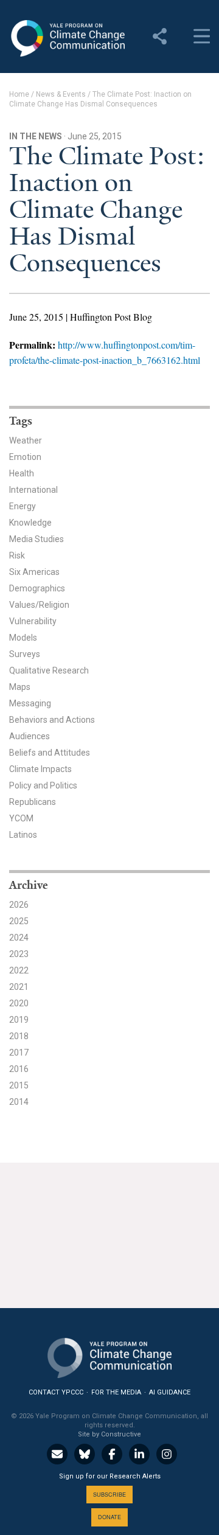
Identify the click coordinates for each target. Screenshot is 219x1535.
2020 (19, 1003)
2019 (19, 1020)
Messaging (30, 703)
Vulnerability (33, 621)
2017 (19, 1052)
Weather (25, 440)
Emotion (25, 457)
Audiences (29, 736)
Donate (109, 1517)
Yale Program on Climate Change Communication (67, 38)
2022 (19, 970)
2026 (19, 905)
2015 (19, 1085)
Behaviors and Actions (52, 720)
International (33, 490)
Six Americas (34, 572)
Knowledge (30, 522)
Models (23, 637)
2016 (19, 1069)
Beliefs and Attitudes (49, 752)
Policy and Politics (43, 785)
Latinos (23, 835)
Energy (22, 506)
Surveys (24, 654)
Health (21, 473)
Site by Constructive (109, 1434)
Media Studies (36, 539)
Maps (19, 687)
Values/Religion (39, 605)
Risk (17, 555)
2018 (19, 1036)
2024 (19, 937)
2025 (19, 921)
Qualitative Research (49, 670)
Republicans (32, 802)
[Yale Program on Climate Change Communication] (109, 1355)
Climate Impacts (40, 769)
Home (19, 94)
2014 (19, 1102)
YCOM (21, 818)
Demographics (37, 588)
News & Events (61, 94)
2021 (19, 987)
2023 (19, 954)
